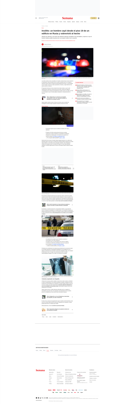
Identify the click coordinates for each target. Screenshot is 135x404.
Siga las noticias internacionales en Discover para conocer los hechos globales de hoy (59, 40)
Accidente (54, 316)
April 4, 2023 (62, 137)
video (47, 316)
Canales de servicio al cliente (94, 376)
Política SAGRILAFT (68, 379)
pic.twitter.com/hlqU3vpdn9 (58, 244)
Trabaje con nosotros (93, 378)
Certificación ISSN (68, 381)
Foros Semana (59, 374)
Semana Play (51, 372)
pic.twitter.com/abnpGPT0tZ (59, 136)
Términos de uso (68, 372)
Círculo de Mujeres (60, 381)
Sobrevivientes (60, 316)
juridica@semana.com (81, 378)
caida (50, 316)
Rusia (43, 316)
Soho (50, 379)
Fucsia (50, 381)
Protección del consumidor (81, 372)
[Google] (36, 398)
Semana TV (51, 374)
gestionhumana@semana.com (82, 382)
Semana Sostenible (60, 383)
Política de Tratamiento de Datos (70, 374)
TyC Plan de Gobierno (69, 383)
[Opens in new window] (38, 398)
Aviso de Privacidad (40, 400)
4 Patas (50, 383)
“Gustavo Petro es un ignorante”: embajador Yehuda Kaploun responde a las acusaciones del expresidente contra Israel (64, 168)
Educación (58, 372)
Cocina (58, 379)
